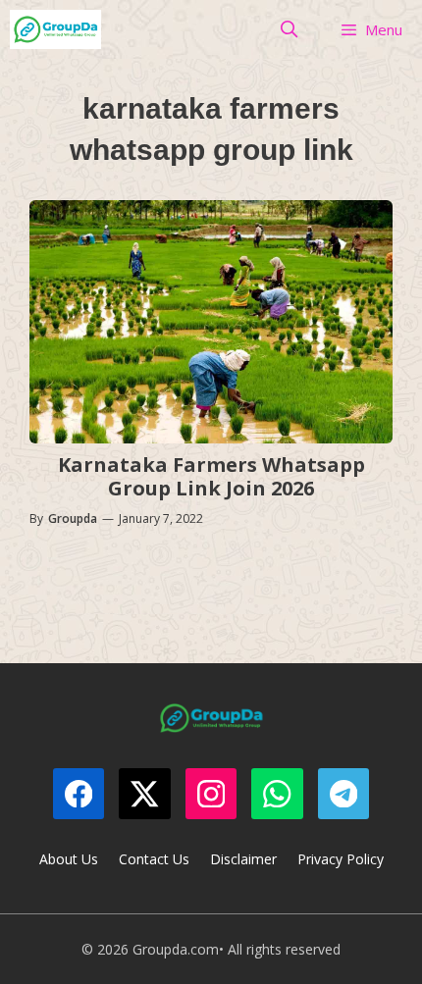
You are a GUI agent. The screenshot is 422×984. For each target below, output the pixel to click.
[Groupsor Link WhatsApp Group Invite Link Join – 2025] (55, 29)
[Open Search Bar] (289, 29)
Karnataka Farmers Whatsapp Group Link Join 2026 (211, 476)
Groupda (72, 518)
